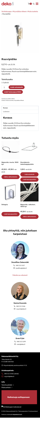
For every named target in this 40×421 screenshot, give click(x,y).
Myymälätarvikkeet (19, 11)
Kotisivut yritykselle (11, 414)
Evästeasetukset (33, 411)
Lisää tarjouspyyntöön (12, 92)
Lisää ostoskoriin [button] (29, 174)
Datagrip (4, 204)
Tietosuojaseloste (23, 411)
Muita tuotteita (33, 11)
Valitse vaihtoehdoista (10, 177)
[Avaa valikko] (37, 3)
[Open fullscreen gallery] (36, 51)
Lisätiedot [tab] (6, 111)
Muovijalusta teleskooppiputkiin (27, 163)
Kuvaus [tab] (5, 108)
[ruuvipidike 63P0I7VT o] (20, 34)
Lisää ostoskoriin (16, 87)
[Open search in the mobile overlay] (34, 4)
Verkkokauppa (6, 11)
